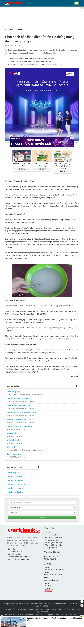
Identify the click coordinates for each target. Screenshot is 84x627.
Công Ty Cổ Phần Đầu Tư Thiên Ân (17, 429)
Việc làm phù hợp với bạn (53, 545)
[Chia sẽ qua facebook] (81, 597)
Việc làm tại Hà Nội (14, 476)
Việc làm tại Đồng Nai (15, 488)
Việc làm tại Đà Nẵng (15, 480)
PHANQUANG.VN (51, 556)
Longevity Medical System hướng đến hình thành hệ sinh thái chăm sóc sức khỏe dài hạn (36, 65)
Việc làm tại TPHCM (14, 473)
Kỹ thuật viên (11, 447)
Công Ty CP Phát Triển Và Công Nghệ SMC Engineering (24, 395)
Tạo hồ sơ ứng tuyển (51, 535)
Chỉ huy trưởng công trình (16, 454)
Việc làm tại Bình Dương (16, 484)
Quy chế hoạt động (14, 554)
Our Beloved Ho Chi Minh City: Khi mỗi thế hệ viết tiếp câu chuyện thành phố (32, 58)
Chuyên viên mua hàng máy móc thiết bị (21, 412)
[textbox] (42, 502)
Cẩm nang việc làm (51, 540)
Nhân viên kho (12, 433)
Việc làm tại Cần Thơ (15, 492)
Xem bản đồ (47, 586)
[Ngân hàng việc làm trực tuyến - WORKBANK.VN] (14, 3)
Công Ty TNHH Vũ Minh (14, 436)
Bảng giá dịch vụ (50, 547)
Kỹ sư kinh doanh (13, 440)
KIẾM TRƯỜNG (50, 559)
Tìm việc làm (49, 532)
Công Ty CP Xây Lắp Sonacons (16, 457)
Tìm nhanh (42, 518)
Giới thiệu (11, 549)
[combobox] (42, 507)
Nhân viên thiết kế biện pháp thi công (20, 419)
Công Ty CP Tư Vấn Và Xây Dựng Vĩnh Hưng (20, 401)
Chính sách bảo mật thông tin (18, 557)
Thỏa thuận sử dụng (14, 551)
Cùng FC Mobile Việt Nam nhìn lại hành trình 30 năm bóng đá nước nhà (30, 61)
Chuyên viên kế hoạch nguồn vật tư (19, 426)
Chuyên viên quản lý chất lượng (18, 398)
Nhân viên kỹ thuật (13, 392)
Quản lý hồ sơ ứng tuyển (53, 537)
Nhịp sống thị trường (13, 29)
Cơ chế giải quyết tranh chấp (18, 559)
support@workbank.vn (51, 580)
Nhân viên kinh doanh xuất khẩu (18, 405)
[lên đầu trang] (81, 601)
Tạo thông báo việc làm (53, 542)
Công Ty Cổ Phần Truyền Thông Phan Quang (19, 609)
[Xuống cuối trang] (81, 605)
